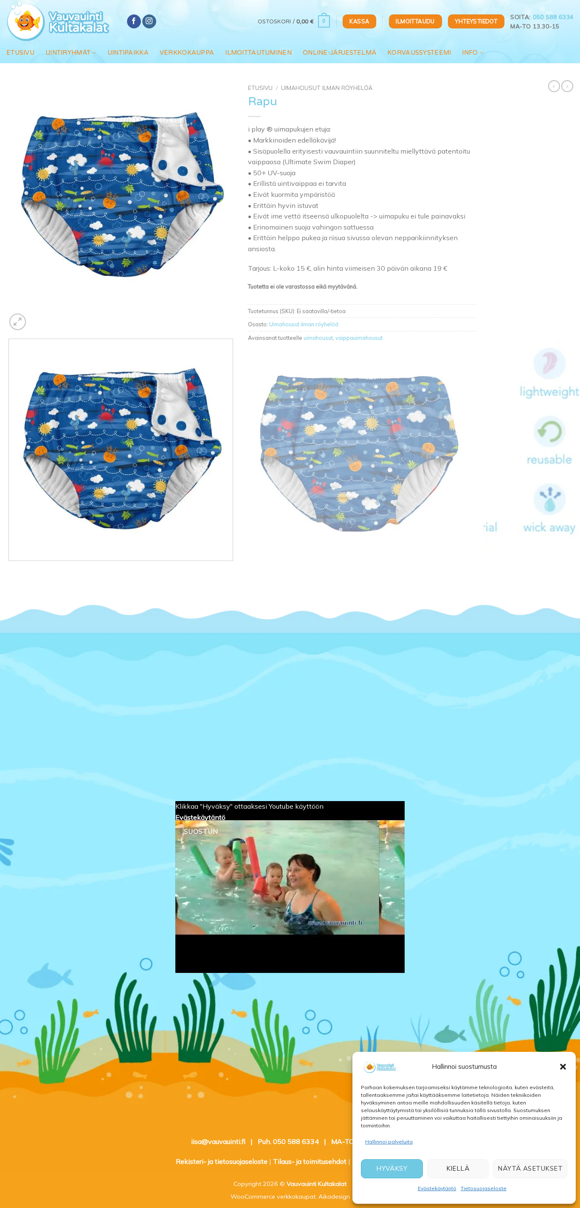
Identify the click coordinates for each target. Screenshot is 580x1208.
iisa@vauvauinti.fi (218, 1141)
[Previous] (10, 569)
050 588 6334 (553, 16)
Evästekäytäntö (437, 1188)
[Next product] (554, 86)
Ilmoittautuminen (258, 52)
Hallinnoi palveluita (389, 1141)
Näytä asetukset (530, 1168)
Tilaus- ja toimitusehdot (309, 1161)
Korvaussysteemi (419, 52)
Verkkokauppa (187, 52)
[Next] (38, 317)
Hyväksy (391, 1168)
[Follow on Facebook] (134, 21)
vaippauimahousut (359, 337)
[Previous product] (567, 86)
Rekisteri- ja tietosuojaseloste (221, 1161)
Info (470, 52)
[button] (563, 1066)
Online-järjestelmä (339, 52)
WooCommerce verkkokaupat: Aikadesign (290, 1196)
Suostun (201, 831)
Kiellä (458, 1168)
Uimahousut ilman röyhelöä (326, 87)
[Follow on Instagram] (149, 21)
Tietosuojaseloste (484, 1188)
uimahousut (318, 337)
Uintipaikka (128, 52)
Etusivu (20, 52)
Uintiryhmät (67, 52)
